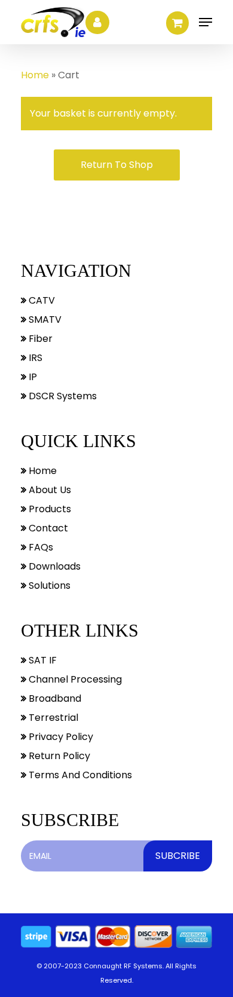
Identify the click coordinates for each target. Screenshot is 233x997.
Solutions (48, 585)
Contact (47, 528)
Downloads (53, 566)
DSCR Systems (61, 396)
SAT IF (41, 660)
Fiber (39, 338)
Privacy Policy (59, 737)
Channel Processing (74, 679)
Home (35, 75)
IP (31, 377)
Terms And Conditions (79, 775)
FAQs (39, 547)
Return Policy (58, 756)
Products (48, 509)
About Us (48, 490)
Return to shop (117, 165)
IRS (34, 358)
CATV (40, 300)
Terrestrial (52, 717)
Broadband (53, 698)
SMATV (44, 319)
